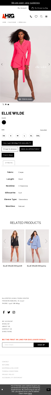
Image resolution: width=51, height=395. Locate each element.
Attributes (9, 162)
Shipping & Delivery (10, 368)
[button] (40, 8)
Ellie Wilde (12, 22)
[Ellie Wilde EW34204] (37, 246)
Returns (5, 365)
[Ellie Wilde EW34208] (13, 246)
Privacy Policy (8, 374)
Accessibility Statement (12, 377)
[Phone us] (31, 16)
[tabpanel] (25, 64)
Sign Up (41, 345)
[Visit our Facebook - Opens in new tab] (3, 312)
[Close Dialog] (2, 389)
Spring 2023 (22, 22)
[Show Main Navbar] (46, 16)
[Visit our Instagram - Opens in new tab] (13, 312)
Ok (48, 389)
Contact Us (7, 329)
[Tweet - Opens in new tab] (3, 104)
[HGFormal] (8, 15)
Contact (5, 361)
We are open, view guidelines (25, 3)
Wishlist (6, 324)
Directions (7, 331)
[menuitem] (14, 8)
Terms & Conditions (10, 371)
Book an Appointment (30, 149)
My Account (22, 8)
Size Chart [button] (43, 129)
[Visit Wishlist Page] (36, 16)
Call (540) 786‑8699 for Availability (17, 143)
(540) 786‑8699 (14, 303)
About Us (6, 326)
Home (4, 22)
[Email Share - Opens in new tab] (8, 104)
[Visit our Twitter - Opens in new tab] (8, 312)
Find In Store (8, 155)
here (30, 393)
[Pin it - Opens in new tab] (5, 104)
